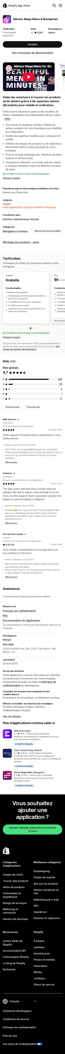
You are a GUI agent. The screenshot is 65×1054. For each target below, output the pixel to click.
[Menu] (60, 5)
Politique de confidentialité (19, 610)
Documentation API (14, 950)
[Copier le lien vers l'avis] (18, 419)
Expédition (40, 911)
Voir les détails (12, 716)
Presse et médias (44, 959)
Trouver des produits (15, 880)
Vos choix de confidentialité (19, 1044)
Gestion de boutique (15, 919)
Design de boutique (15, 903)
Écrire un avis (12, 407)
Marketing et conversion (10, 911)
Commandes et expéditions (12, 895)
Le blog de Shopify (14, 963)
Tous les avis (33, 407)
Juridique (39, 978)
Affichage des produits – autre (21, 242)
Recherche (9, 969)
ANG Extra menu (22, 731)
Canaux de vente (13, 874)
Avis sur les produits (46, 883)
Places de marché (44, 877)
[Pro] (32, 328)
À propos (39, 940)
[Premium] (34, 328)
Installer (32, 44)
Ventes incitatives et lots (46, 891)
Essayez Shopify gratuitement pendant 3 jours (32, 829)
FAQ (5, 615)
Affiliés (38, 972)
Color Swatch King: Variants (28, 750)
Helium (51, 32)
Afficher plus (11, 462)
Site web (8, 644)
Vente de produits (14, 887)
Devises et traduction (47, 918)
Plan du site (10, 1035)
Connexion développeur (17, 1010)
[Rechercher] (54, 5)
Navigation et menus (15, 231)
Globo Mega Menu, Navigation (29, 772)
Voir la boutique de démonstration (32, 52)
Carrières (39, 947)
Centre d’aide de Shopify (13, 942)
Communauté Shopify (16, 956)
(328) (39, 32)
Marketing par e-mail (46, 899)
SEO (36, 905)
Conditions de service (16, 1019)
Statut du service (44, 984)
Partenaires (40, 965)
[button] (32, 737)
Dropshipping (42, 871)
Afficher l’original (11, 178)
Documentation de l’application (21, 620)
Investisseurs (42, 953)
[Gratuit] (30, 328)
